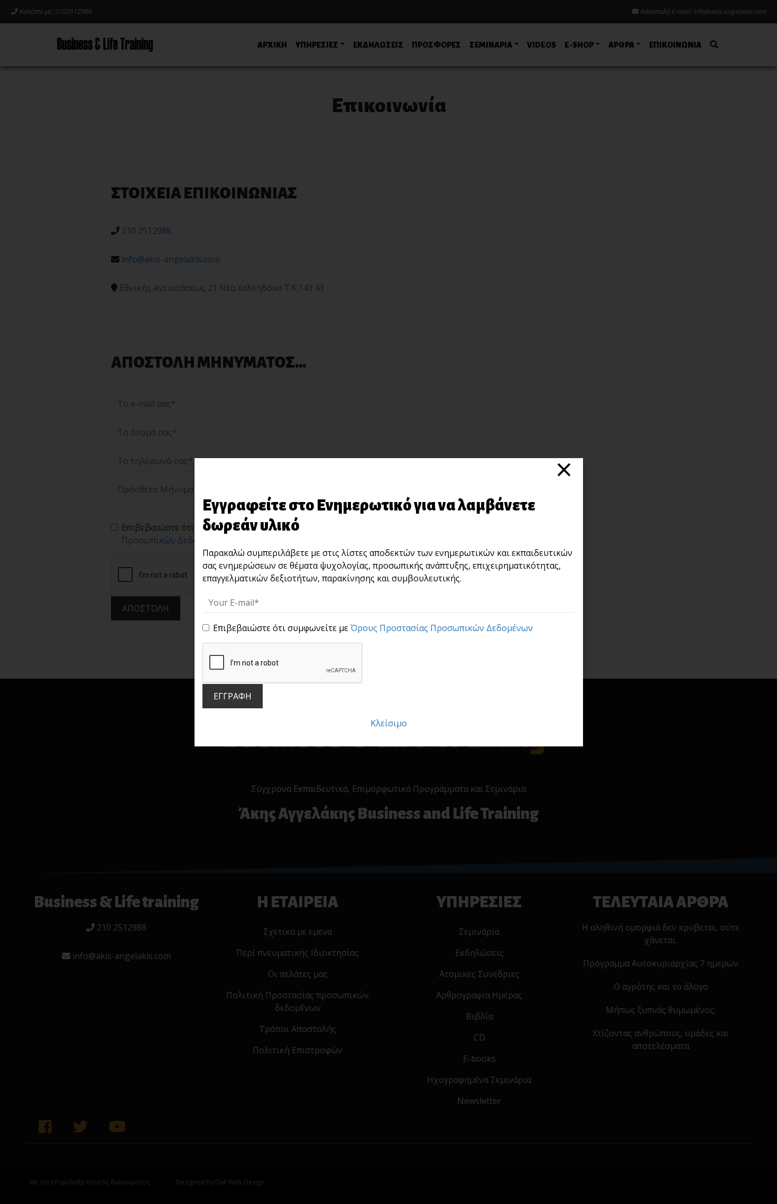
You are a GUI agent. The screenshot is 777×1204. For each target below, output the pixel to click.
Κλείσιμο (389, 723)
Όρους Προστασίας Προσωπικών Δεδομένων (441, 628)
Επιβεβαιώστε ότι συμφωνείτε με (373, 628)
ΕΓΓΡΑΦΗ (233, 696)
